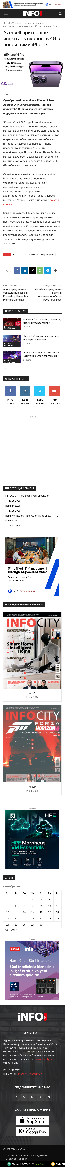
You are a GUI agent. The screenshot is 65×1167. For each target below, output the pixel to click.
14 (24, 912)
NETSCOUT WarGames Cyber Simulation (27, 495)
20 (16, 918)
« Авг (6, 929)
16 (41, 912)
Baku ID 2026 (12, 505)
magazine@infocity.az (30, 1073)
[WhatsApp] (40, 270)
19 (7, 918)
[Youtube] (49, 1097)
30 (41, 924)
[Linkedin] (25, 270)
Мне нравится (10, 388)
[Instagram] (24, 1097)
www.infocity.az (44, 1059)
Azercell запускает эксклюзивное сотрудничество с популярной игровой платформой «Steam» (42, 355)
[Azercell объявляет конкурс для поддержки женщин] (12, 341)
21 (24, 918)
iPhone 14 (33, 254)
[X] (32, 270)
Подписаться (54, 387)
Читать (25, 387)
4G (14, 254)
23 (41, 918)
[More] (55, 270)
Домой (6, 23)
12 (7, 912)
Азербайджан (47, 254)
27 (16, 924)
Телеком (16, 23)
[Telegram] (47, 270)
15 (32, 912)
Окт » (14, 929)
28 (24, 924)
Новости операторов (33, 23)
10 (49, 905)
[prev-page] (5, 369)
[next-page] (11, 369)
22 (32, 918)
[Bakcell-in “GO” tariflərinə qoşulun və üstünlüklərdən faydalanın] (12, 324)
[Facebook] (17, 270)
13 (16, 912)
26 (7, 924)
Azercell (22, 254)
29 (32, 924)
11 (57, 905)
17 (49, 912)
